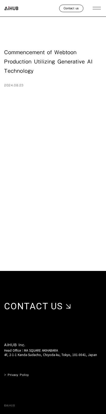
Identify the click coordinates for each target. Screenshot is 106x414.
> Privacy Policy (16, 375)
